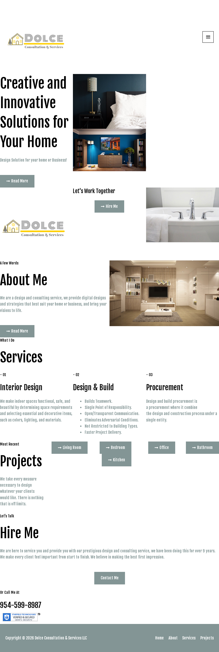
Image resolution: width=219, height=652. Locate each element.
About (173, 638)
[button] (17, 181)
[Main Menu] (208, 37)
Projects (207, 638)
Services (188, 638)
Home (159, 638)
